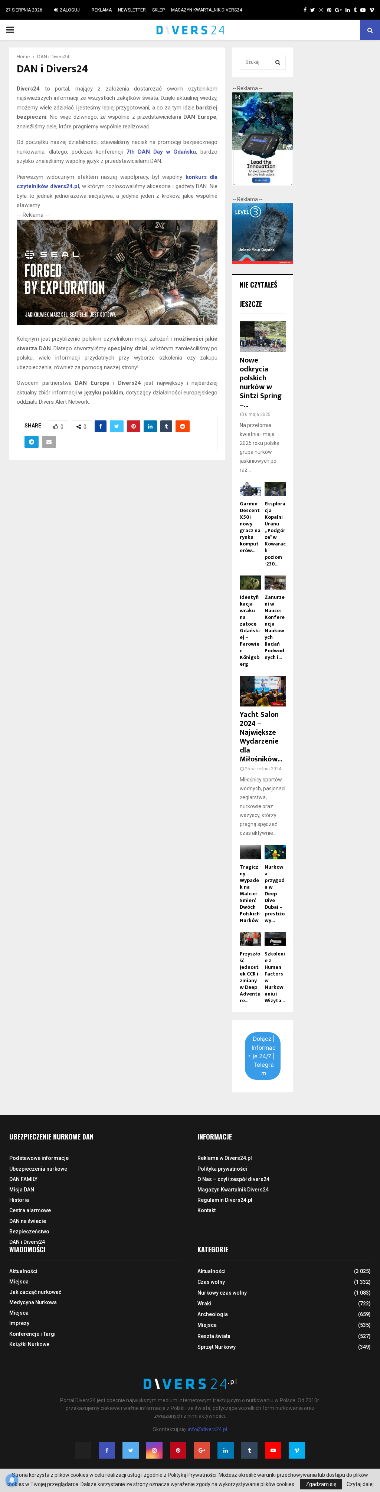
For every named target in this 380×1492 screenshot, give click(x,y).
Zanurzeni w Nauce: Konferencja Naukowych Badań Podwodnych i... (275, 627)
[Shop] (298, 10)
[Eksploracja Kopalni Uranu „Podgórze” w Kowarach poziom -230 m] (275, 489)
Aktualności (23, 1271)
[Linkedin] (225, 1450)
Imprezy (19, 1323)
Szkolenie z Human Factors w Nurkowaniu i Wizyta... (275, 977)
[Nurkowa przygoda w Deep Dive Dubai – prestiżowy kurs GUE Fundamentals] (275, 852)
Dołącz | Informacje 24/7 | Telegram (264, 1055)
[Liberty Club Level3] (262, 262)
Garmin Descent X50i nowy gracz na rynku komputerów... (250, 527)
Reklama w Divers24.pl (224, 1158)
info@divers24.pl (207, 1429)
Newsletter (132, 10)
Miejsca (19, 1282)
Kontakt (206, 1210)
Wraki (204, 1303)
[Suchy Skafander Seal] (117, 323)
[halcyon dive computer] (262, 184)
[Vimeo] (297, 1450)
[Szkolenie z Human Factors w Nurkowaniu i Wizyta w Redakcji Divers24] (275, 939)
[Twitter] (130, 1450)
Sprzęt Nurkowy (216, 1347)
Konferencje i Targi (32, 1334)
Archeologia (212, 1314)
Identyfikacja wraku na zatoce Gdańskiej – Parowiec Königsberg (250, 630)
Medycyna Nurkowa (33, 1302)
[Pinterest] (178, 1450)
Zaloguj (69, 10)
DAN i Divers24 (27, 1242)
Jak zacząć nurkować (35, 1292)
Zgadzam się (321, 1484)
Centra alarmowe (30, 1210)
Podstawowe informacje (39, 1158)
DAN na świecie (27, 1221)
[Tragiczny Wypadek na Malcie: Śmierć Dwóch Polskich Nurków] (250, 852)
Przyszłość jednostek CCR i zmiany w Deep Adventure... (250, 977)
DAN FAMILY (23, 1179)
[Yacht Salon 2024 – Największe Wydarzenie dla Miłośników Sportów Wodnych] (263, 691)
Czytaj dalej (360, 1484)
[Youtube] (273, 1450)
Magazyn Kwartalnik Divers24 (206, 10)
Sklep (158, 10)
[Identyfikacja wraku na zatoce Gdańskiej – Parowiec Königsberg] (250, 583)
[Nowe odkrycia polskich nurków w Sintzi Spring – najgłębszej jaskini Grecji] (263, 336)
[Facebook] (107, 1450)
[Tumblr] (249, 1450)
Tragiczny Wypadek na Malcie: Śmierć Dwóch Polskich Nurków (250, 894)
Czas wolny (211, 1282)
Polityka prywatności (222, 1169)
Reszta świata (213, 1336)
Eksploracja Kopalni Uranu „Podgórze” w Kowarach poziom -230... (275, 533)
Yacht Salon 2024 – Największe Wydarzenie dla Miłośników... (261, 736)
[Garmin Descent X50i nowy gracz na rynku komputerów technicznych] (250, 489)
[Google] (202, 1450)
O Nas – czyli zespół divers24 (233, 1179)
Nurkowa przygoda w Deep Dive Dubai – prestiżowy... (275, 894)
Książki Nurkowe (29, 1344)
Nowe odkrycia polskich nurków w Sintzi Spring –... (261, 382)
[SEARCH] (278, 62)
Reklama (102, 10)
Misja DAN (21, 1190)
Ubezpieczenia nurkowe (38, 1169)
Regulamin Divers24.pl (224, 1200)
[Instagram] (154, 1450)
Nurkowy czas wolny (222, 1293)
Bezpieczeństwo (29, 1231)
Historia (19, 1200)
